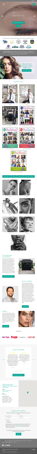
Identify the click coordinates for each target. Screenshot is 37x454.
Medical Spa (20, 176)
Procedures (13, 176)
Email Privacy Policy (18, 426)
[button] (28, 392)
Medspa (18, 25)
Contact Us (15, 442)
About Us (6, 440)
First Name (21, 416)
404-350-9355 (4, 394)
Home (3, 440)
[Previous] (2, 16)
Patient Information (29, 176)
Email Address (8, 416)
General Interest (9, 422)
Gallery (3, 442)
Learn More (25, 306)
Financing (32, 0)
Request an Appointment (18, 22)
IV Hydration (29, 440)
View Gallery (6, 176)
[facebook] (3, 445)
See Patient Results (26, 70)
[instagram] (5, 445)
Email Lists (8, 419)
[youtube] (7, 445)
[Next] (34, 16)
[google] (9, 445)
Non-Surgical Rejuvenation (17, 440)
